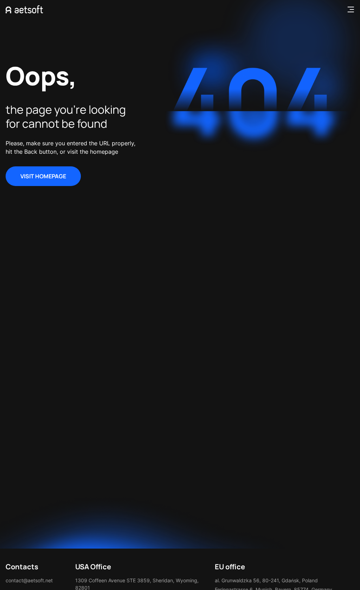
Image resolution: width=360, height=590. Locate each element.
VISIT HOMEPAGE (43, 176)
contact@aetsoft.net (29, 580)
